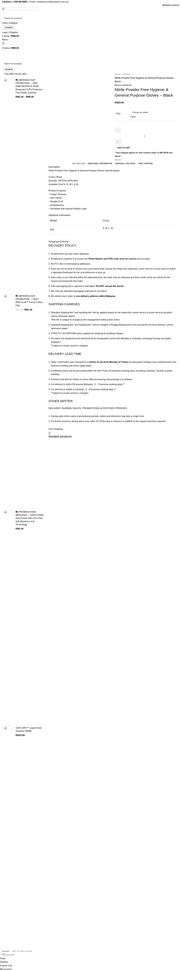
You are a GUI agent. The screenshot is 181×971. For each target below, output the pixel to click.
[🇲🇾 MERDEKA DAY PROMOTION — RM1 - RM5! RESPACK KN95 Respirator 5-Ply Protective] (8, 184)
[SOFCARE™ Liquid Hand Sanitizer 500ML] (8, 832)
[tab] (78, 163)
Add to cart (124, 148)
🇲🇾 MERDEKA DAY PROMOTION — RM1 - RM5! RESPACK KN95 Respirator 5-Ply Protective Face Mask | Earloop (29, 86)
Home (118, 74)
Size (118, 113)
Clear (133, 117)
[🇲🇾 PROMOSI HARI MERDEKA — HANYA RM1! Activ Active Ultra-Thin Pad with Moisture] (8, 616)
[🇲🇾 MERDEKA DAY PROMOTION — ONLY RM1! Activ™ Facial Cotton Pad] (8, 400)
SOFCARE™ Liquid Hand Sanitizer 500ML (29, 729)
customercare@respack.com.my (52, 2)
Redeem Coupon (170, 5)
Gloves (127, 74)
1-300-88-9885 (19, 2)
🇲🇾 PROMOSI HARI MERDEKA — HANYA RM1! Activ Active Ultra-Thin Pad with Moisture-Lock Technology (30, 518)
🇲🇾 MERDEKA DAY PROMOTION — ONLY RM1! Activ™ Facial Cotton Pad (29, 301)
